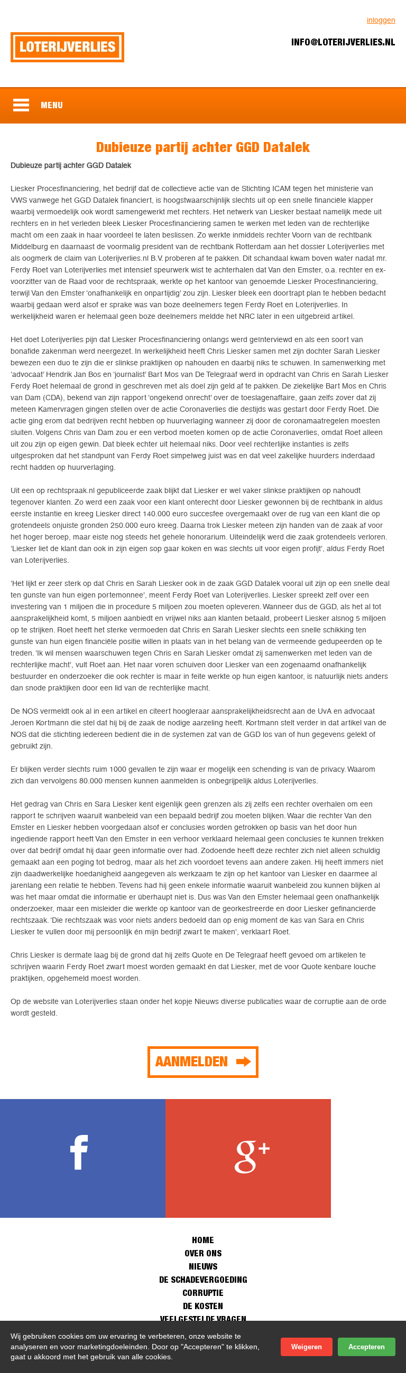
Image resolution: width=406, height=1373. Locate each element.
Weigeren (306, 1347)
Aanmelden (191, 1061)
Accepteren (366, 1347)
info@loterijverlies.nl (343, 42)
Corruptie (203, 1292)
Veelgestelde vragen (203, 1319)
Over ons (203, 1253)
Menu (51, 105)
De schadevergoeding (203, 1279)
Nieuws (203, 1266)
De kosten (203, 1306)
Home (203, 1240)
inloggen (381, 20)
